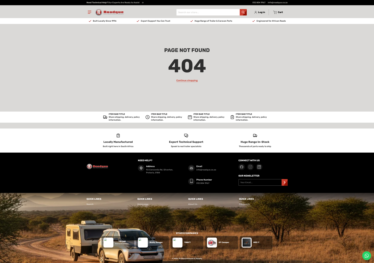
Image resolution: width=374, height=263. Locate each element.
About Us (192, 204)
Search (90, 204)
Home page (142, 204)
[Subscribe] (285, 182)
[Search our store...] (243, 12)
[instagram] (250, 167)
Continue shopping (187, 80)
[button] (89, 12)
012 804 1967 (258, 2)
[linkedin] (259, 167)
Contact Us (244, 204)
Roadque (182, 258)
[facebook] (241, 167)
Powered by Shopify (194, 258)
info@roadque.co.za (278, 2)
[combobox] (211, 12)
